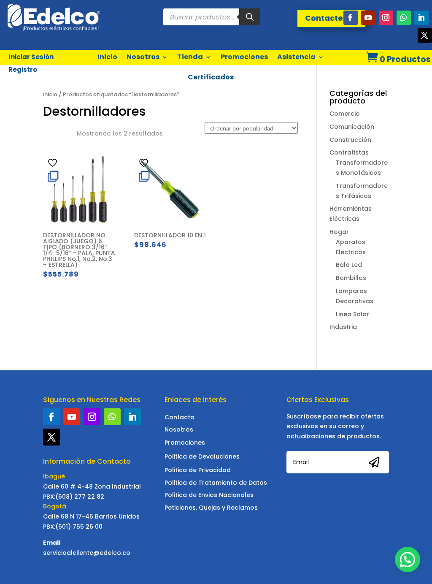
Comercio (344, 113)
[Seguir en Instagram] (386, 18)
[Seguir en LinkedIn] (421, 18)
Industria (343, 327)
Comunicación (351, 126)
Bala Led (349, 265)
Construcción (350, 140)
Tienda (190, 57)
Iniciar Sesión (31, 57)
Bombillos (351, 278)
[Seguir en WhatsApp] (404, 18)
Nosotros (143, 57)
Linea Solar (352, 314)
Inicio (107, 57)
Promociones (244, 57)
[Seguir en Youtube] (368, 18)
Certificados (211, 77)
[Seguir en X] (425, 35)
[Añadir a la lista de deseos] (53, 163)
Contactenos (331, 18)
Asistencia (296, 57)
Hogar (339, 232)
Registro (22, 70)
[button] (407, 559)
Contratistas (349, 152)
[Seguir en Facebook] (350, 18)
